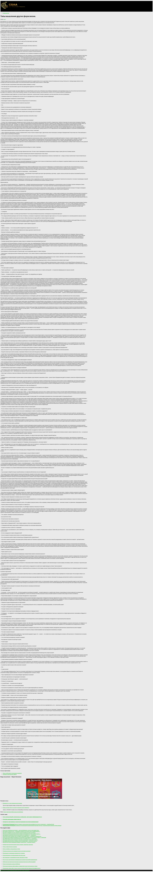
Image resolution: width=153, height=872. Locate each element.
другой (10, 811)
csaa (4, 19)
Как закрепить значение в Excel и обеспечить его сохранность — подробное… (19, 835)
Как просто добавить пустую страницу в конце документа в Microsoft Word (19, 832)
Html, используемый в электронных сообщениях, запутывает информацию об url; (22, 816)
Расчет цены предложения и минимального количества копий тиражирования (20, 859)
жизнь (13, 811)
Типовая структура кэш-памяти (10, 774)
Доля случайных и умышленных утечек (11, 848)
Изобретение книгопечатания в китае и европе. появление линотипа (18, 844)
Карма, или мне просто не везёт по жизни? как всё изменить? (16, 807)
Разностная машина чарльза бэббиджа (11, 864)
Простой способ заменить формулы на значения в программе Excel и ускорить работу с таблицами (24, 837)
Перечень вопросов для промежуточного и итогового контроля (16, 851)
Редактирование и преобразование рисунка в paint (14, 855)
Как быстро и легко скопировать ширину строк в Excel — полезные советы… (19, 842)
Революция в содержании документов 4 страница (14, 853)
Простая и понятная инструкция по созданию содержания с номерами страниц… (20, 839)
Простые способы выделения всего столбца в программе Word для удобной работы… (22, 833)
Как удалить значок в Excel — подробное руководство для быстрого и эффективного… (21, 831)
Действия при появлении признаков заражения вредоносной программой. (19, 861)
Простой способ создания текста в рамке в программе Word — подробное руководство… (22, 836)
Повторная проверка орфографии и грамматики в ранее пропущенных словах (20, 866)
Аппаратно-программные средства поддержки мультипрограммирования (20, 821)
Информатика (6, 13)
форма (21, 811)
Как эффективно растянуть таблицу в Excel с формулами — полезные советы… (20, 841)
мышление (17, 811)
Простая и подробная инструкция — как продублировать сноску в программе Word (21, 830)
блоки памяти (6, 811)
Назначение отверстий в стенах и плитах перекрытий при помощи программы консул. (21, 868)
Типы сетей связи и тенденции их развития (12, 773)
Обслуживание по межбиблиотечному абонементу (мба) (15, 857)
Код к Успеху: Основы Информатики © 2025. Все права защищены (15, 870)
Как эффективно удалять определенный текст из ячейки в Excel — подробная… (20, 838)
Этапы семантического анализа (10, 846)
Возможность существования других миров (12, 803)
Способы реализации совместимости (12, 819)
